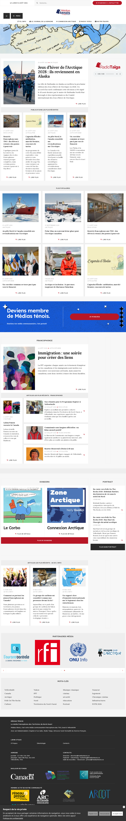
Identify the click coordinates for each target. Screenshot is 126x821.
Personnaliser (104, 814)
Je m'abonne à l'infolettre (107, 3)
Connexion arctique (67, 21)
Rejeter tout (93, 814)
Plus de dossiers (44, 540)
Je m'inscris (94, 317)
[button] (17, 16)
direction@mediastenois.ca (80, 756)
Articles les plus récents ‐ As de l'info (45, 563)
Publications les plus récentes (44, 110)
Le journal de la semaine (42, 21)
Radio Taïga (86, 21)
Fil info (22, 21)
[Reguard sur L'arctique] (109, 652)
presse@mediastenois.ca (95, 760)
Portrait (108, 482)
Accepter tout (117, 814)
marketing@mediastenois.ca (90, 758)
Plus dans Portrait (107, 547)
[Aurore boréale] (16, 652)
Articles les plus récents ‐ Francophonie (44, 395)
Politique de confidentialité (13, 818)
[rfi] (47, 652)
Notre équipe (103, 21)
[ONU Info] (78, 652)
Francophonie (45, 341)
